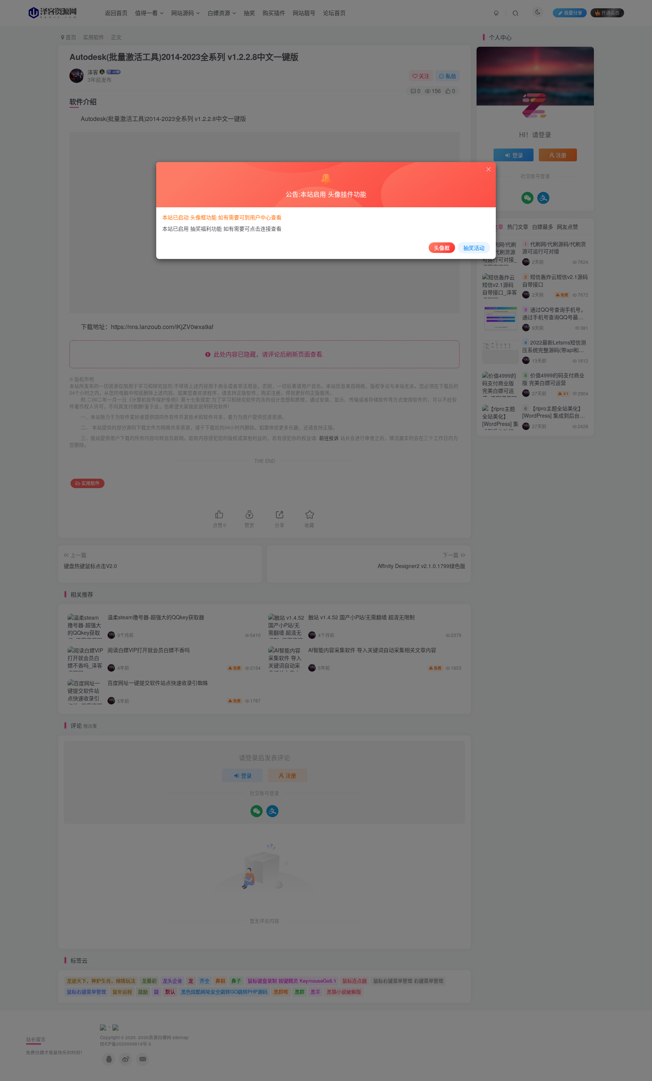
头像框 (442, 247)
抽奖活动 (473, 247)
